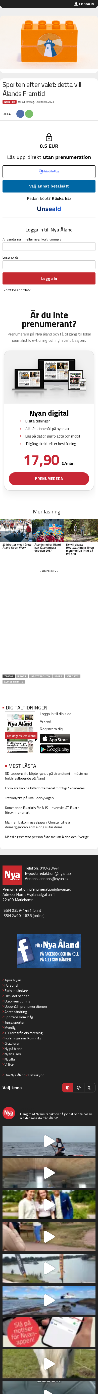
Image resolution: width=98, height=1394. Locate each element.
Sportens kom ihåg (19, 1017)
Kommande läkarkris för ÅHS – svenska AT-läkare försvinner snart (42, 810)
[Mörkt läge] (89, 1087)
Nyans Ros (13, 1053)
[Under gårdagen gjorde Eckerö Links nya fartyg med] (49, 1300)
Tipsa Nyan (13, 980)
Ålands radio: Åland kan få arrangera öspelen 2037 (47, 547)
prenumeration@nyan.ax (50, 889)
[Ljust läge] (78, 1087)
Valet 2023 (73, 676)
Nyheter (9, 102)
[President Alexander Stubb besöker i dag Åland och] (49, 1236)
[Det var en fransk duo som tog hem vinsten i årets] (49, 1268)
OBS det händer (17, 995)
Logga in (86, 4)
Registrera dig (51, 729)
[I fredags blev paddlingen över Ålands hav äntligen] (49, 1141)
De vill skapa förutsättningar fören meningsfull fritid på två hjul (80, 549)
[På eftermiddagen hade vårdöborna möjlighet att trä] (49, 1205)
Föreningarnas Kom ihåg (23, 1038)
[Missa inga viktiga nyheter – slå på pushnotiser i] (49, 1332)
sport (58, 676)
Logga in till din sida (55, 714)
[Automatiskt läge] (67, 1087)
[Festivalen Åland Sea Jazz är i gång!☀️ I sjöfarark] (49, 1173)
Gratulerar (12, 1043)
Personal (11, 985)
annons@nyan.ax (53, 879)
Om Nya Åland (15, 1075)
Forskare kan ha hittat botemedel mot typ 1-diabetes (45, 788)
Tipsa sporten (15, 1022)
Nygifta (10, 1059)
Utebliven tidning (17, 1001)
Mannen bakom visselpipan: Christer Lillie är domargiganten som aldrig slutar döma (38, 825)
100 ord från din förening (23, 1032)
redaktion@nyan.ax (55, 873)
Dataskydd (36, 1075)
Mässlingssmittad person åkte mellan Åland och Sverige (47, 836)
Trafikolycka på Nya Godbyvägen (29, 797)
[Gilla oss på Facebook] (49, 951)
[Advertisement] (49, 623)
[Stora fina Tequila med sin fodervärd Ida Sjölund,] (49, 1364)
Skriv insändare (16, 990)
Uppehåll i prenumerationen (26, 1006)
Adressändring (16, 1011)
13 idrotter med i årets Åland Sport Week (17, 546)
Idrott (21, 676)
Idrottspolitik (40, 676)
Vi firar (9, 1064)
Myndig (10, 1027)
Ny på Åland (13, 1048)
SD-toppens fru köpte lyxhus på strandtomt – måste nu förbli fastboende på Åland (46, 776)
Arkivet (45, 721)
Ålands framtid (13, 681)
